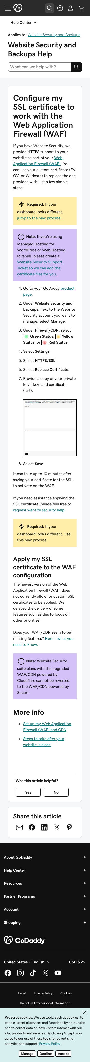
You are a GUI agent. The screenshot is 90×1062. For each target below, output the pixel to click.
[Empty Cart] (81, 8)
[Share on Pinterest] (69, 827)
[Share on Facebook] (32, 827)
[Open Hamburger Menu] (6, 8)
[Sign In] (71, 8)
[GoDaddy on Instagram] (20, 975)
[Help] (60, 8)
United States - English (24, 962)
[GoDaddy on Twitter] (46, 975)
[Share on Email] (19, 827)
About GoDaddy (18, 857)
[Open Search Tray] (49, 8)
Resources (13, 883)
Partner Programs (19, 896)
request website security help (38, 510)
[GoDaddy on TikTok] (33, 975)
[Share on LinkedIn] (44, 827)
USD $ (74, 962)
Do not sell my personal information (45, 1003)
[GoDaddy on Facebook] (8, 975)
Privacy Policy (43, 993)
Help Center (14, 870)
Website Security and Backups (54, 35)
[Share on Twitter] (57, 827)
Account (11, 909)
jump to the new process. (39, 218)
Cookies (66, 993)
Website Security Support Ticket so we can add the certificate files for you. (39, 268)
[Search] (76, 67)
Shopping (12, 922)
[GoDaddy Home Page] (25, 940)
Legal (22, 993)
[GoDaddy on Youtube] (58, 975)
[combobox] (39, 67)
